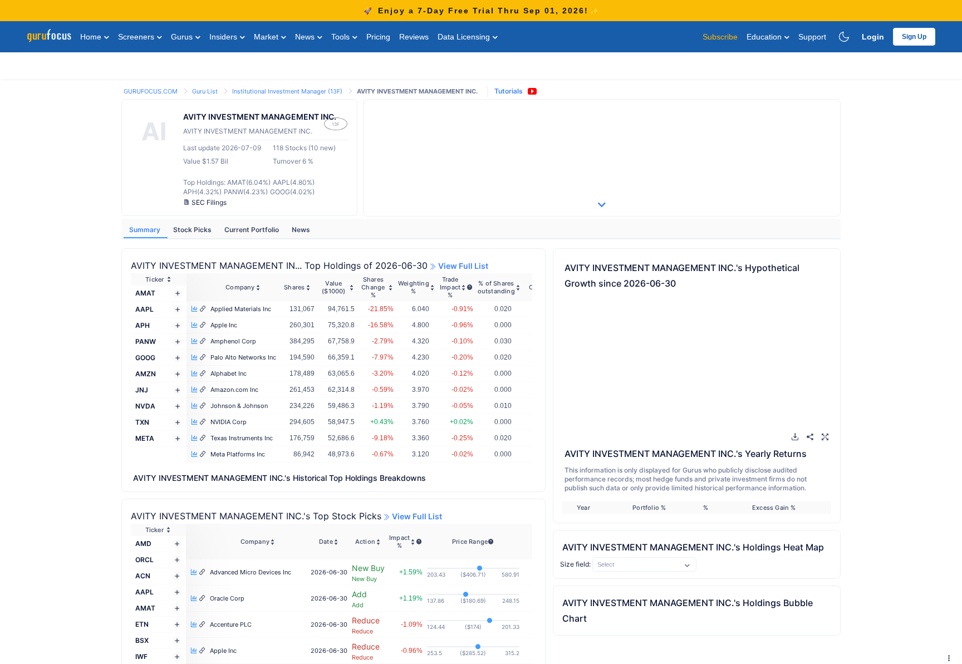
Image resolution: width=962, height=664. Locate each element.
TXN (142, 422)
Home (92, 36)
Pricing (378, 36)
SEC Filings (209, 202)
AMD (143, 543)
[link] (151, 90)
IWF (141, 656)
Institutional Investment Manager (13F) (288, 91)
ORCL (144, 559)
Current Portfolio (252, 229)
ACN (142, 576)
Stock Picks (193, 229)
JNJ (141, 390)
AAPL (144, 309)
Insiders (224, 36)
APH (142, 325)
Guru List (205, 91)
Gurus (183, 36)
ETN (142, 624)
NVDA (145, 406)
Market (267, 36)
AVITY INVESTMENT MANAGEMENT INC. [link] (417, 91)
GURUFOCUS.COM (151, 91)
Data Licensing (465, 36)
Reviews (414, 36)
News (306, 36)
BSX (142, 640)
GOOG (145, 357)
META (144, 438)
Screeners (137, 36)
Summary (145, 229)
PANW (145, 341)
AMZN (145, 374)
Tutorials (508, 91)
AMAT (145, 293)
